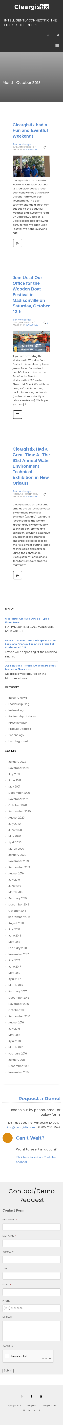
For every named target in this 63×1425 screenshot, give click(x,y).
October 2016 (17, 1010)
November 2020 (19, 799)
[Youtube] (57, 35)
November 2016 (18, 1004)
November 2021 (18, 768)
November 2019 (18, 861)
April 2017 (14, 979)
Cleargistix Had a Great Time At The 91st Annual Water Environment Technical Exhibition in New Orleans (31, 466)
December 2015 (18, 1066)
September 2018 (19, 917)
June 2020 (15, 830)
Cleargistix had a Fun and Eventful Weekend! (30, 130)
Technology (16, 735)
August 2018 (16, 923)
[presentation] (28, 1356)
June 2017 (14, 967)
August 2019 (16, 873)
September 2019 (19, 867)
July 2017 (14, 960)
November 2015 (18, 1072)
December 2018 (18, 904)
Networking (16, 710)
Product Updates (19, 729)
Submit (8, 1370)
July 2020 (14, 824)
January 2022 (17, 762)
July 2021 (14, 774)
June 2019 (14, 886)
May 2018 (14, 942)
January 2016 (17, 1060)
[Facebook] (52, 35)
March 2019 (15, 892)
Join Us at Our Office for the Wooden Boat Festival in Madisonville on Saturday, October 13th (31, 294)
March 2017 (15, 985)
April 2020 (15, 842)
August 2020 (16, 818)
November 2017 (18, 954)
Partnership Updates (22, 716)
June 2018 (14, 936)
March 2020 (16, 849)
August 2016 (16, 1022)
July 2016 (14, 1029)
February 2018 (17, 948)
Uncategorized (31, 149)
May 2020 (14, 836)
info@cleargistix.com (21, 1127)
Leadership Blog (18, 704)
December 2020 (19, 793)
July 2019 (14, 880)
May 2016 (14, 1035)
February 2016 (17, 1053)
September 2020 (19, 811)
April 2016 (14, 1041)
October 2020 (17, 805)
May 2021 (14, 787)
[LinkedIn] (47, 35)
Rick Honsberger (22, 144)
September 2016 (19, 1016)
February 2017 (17, 991)
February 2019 (17, 898)
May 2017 (14, 973)
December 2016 (18, 998)
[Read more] (18, 247)
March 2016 (15, 1047)
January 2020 (17, 855)
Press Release (17, 723)
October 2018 (17, 911)
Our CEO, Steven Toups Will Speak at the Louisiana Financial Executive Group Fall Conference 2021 (30, 644)
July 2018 (14, 929)
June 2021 (14, 780)
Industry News (17, 698)
